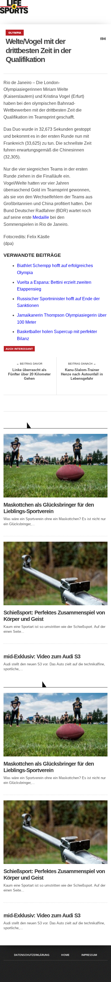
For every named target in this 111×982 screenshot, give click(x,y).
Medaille (41, 217)
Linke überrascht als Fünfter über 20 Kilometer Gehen (29, 374)
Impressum (89, 954)
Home (65, 954)
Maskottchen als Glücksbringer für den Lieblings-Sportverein (49, 508)
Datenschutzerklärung (31, 954)
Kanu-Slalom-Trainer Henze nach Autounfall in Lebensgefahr (82, 374)
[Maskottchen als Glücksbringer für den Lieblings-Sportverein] (55, 496)
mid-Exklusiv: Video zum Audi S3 (42, 656)
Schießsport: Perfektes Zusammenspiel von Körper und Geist (54, 616)
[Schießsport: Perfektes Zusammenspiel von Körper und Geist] (55, 603)
